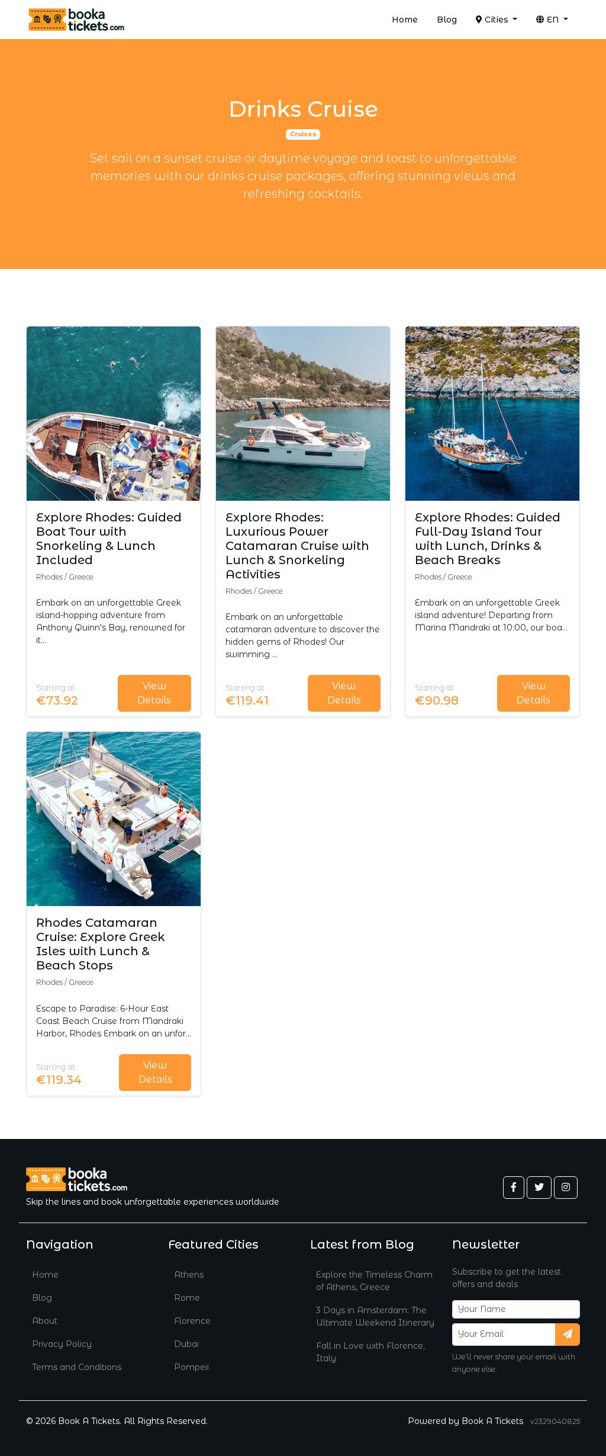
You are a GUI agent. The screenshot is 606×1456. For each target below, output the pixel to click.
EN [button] (552, 19)
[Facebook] (513, 1187)
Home (405, 19)
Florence (192, 1321)
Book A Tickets (492, 1421)
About (44, 1321)
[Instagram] (566, 1187)
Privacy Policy (62, 1344)
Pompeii (191, 1367)
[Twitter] (539, 1187)
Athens (189, 1274)
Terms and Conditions (76, 1367)
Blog (447, 19)
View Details (154, 693)
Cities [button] (496, 19)
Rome (187, 1297)
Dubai (186, 1344)
